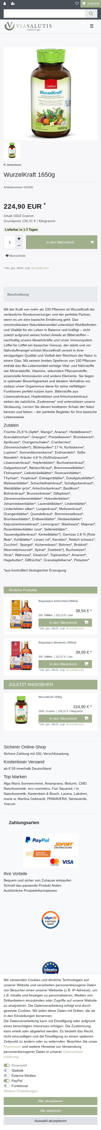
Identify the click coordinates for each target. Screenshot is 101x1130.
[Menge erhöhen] (18, 238)
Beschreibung (18, 294)
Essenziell (19, 1065)
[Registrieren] (13, 4)
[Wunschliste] (77, 4)
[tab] (50, 294)
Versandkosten (39, 268)
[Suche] (91, 13)
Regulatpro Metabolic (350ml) (57, 642)
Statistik (18, 1070)
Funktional (20, 1086)
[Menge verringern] (18, 245)
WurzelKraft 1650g (50, 696)
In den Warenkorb (60, 242)
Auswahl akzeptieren (51, 1121)
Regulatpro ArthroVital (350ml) (58, 601)
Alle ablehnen (50, 1111)
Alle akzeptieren (50, 1101)
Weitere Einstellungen (21, 1091)
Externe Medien (24, 1076)
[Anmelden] (5, 4)
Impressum (12, 1046)
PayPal (17, 1081)
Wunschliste (17, 256)
